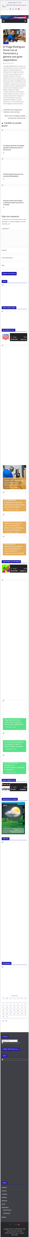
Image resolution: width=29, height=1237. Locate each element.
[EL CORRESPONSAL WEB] (14, 16)
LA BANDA (16, 487)
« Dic (3, 1021)
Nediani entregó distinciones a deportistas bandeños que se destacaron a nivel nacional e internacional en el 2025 (14, 547)
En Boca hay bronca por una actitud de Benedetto (13, 175)
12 (14, 1007)
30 (3, 1016)
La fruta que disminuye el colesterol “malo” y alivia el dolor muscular (13, 744)
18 (10, 1010)
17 (7, 1010)
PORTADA (4, 1187)
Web (3, 265)
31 (7, 1016)
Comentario (6, 229)
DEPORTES (6, 43)
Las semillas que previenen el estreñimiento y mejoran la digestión (14, 766)
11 (10, 1007)
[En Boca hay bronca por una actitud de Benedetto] (14, 159)
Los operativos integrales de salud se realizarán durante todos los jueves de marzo (14, 503)
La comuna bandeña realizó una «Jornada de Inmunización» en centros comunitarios (13, 481)
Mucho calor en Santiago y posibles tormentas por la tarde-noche (15, 117)
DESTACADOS (9, 727)
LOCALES (4, 1191)
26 (14, 1013)
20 (18, 1010)
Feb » (6, 1021)
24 (7, 1013)
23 (3, 1013)
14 (21, 1007)
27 (18, 1013)
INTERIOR (4, 1197)
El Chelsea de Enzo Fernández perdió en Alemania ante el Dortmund (13, 148)
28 (21, 1013)
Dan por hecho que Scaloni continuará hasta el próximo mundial (13, 202)
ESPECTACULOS (9, 487)
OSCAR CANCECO (10, 63)
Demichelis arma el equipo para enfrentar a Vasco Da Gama (13, 111)
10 (7, 1007)
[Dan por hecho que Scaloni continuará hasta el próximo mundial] (14, 185)
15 (25, 1007)
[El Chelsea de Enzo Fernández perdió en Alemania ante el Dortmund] (14, 130)
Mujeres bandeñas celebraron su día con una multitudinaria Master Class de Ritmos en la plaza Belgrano (13, 525)
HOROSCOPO (6, 1213)
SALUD (14, 727)
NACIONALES (5, 1207)
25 (10, 1013)
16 (3, 1010)
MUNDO (4, 1217)
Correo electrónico (7, 258)
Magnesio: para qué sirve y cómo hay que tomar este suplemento (13, 722)
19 (14, 1010)
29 (25, 1013)
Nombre (4, 250)
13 (18, 1007)
